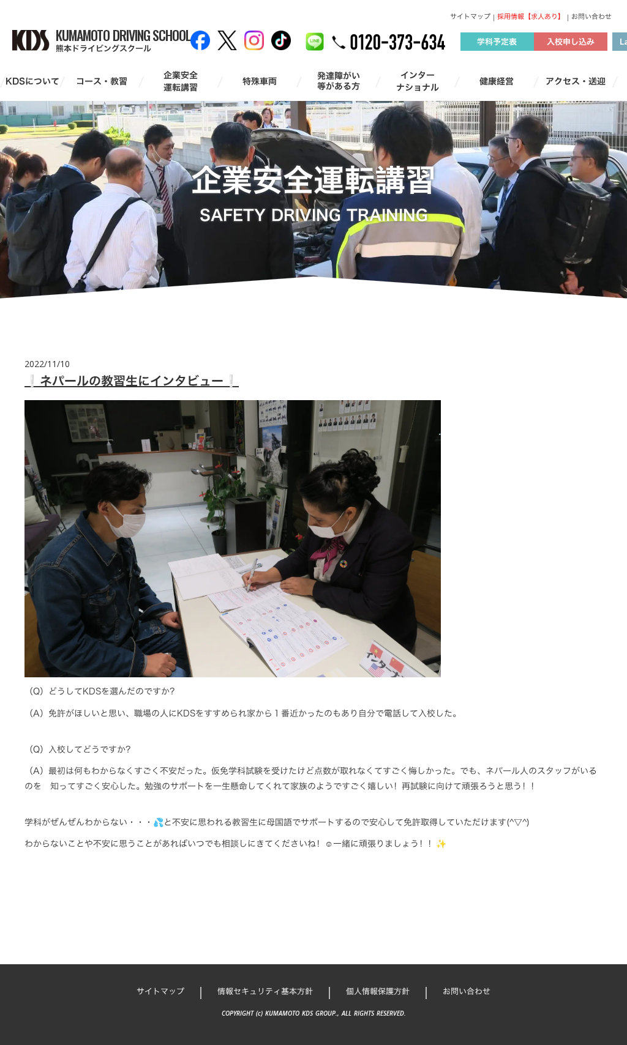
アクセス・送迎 (576, 81)
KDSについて (32, 81)
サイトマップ (470, 16)
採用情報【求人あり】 (531, 16)
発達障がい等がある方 (338, 81)
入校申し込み (571, 41)
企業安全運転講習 (180, 81)
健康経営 (496, 81)
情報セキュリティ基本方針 (265, 991)
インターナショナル (417, 81)
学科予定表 (497, 41)
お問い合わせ (591, 16)
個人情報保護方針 (378, 991)
